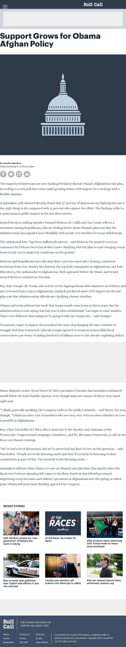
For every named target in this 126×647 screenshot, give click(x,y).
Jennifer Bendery (12, 163)
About (6, 634)
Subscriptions (42, 642)
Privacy (23, 638)
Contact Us (25, 634)
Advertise (40, 634)
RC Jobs (39, 638)
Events (6, 638)
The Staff (24, 642)
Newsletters (8, 642)
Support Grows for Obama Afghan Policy (50, 40)
